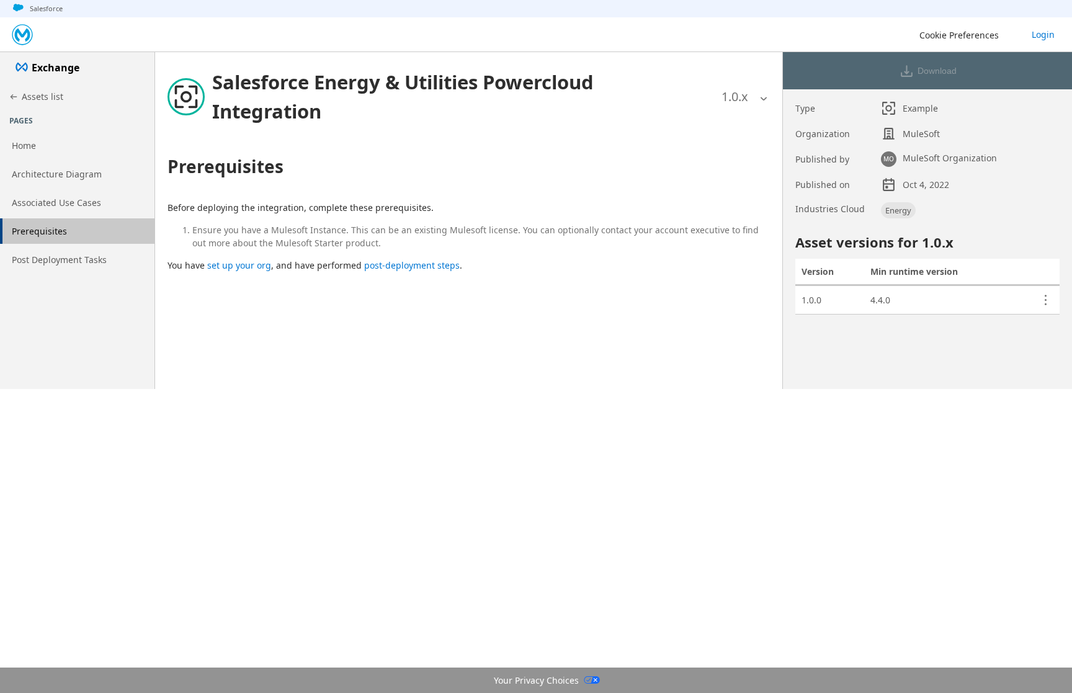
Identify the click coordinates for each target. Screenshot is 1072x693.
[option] (734, 96)
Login (1043, 34)
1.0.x (734, 96)
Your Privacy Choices (536, 680)
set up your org (239, 265)
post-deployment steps (412, 265)
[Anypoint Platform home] (22, 34)
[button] (449, 96)
